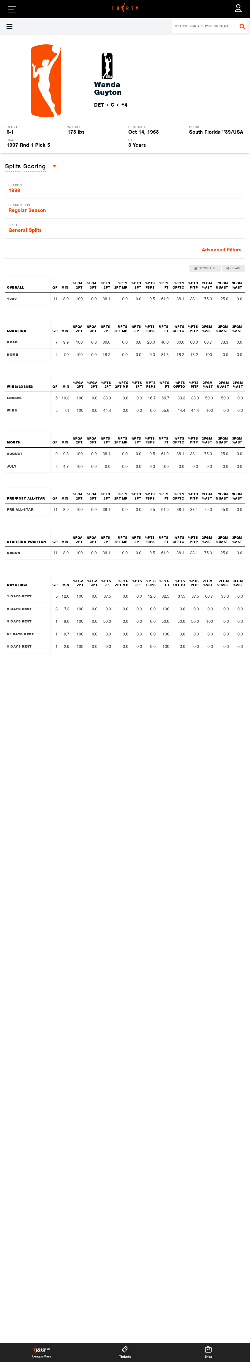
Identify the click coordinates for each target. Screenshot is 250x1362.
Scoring (34, 166)
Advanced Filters (222, 250)
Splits (13, 166)
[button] (9, 26)
